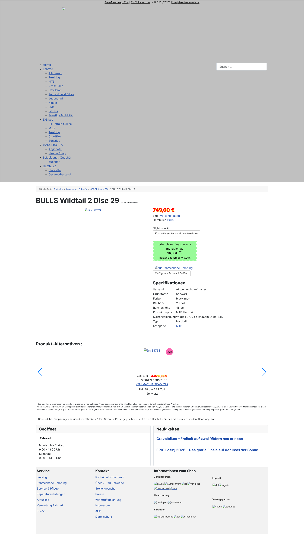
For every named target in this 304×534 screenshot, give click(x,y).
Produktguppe (162, 312)
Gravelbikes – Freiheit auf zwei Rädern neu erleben (199, 439)
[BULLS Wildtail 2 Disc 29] (94, 209)
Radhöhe (159, 303)
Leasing (42, 477)
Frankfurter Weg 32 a (117, 2)
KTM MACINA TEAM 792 (152, 384)
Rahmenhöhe (161, 307)
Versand (158, 289)
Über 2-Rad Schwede (109, 483)
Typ (155, 321)
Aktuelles (43, 499)
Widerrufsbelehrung (108, 499)
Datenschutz (103, 516)
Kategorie (159, 326)
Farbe (157, 298)
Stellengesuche (105, 488)
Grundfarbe (160, 294)
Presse (99, 494)
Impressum (102, 505)
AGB (98, 511)
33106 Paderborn (140, 2)
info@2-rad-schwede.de (186, 2)
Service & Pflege (48, 488)
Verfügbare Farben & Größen (171, 273)
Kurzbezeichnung (164, 317)
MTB (179, 326)
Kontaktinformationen (109, 477)
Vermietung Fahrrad (50, 505)
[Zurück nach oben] (299, 529)
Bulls (170, 220)
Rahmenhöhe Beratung (52, 483)
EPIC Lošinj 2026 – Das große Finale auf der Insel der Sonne (207, 450)
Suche (41, 511)
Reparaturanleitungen (51, 494)
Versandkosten (170, 215)
